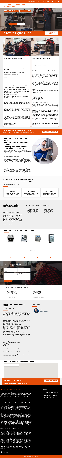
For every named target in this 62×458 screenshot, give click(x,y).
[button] (33, 313)
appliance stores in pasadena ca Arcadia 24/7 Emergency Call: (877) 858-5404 (17, 33)
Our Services (21, 24)
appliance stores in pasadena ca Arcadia (17, 130)
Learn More (13, 24)
